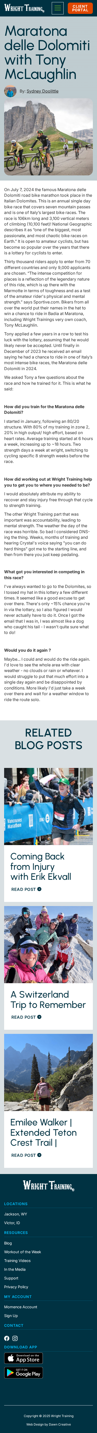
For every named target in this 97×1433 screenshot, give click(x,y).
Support (11, 1278)
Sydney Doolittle (42, 91)
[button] (58, 8)
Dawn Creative (60, 1424)
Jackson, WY (15, 1214)
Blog (8, 1243)
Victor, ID (12, 1223)
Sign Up (11, 1316)
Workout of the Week (22, 1252)
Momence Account (20, 1307)
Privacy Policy (16, 1287)
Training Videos (17, 1261)
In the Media (15, 1269)
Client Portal (80, 8)
